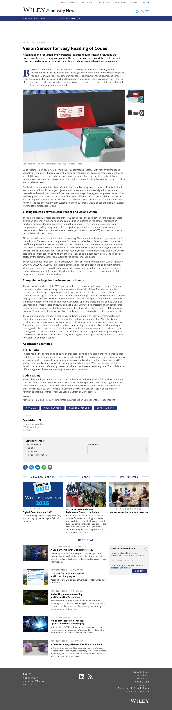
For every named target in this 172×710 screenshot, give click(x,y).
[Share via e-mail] (50, 467)
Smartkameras (105, 408)
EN (148, 2)
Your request (93, 444)
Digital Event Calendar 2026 (37, 512)
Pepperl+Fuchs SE (32, 420)
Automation (31, 18)
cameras (31, 408)
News (63, 2)
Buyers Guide (120, 2)
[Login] (142, 12)
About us (143, 678)
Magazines (104, 2)
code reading (52, 408)
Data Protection (137, 691)
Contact (143, 675)
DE (144, 2)
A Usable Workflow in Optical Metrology (72, 549)
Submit (139, 571)
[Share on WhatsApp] (43, 467)
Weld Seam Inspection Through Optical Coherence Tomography (67, 622)
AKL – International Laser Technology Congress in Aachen (83, 511)
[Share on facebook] (25, 467)
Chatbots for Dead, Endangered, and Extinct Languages (68, 575)
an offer (31, 448)
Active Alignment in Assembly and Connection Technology (66, 596)
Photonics (73, 18)
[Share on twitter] (31, 467)
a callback (32, 451)
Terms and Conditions (133, 688)
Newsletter (141, 672)
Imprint (143, 685)
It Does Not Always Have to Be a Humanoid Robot (77, 644)
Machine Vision (52, 18)
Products (92, 2)
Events (133, 2)
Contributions (76, 2)
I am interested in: (34, 444)
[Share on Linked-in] (37, 467)
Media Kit (142, 681)
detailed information (37, 455)
